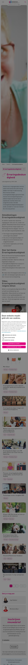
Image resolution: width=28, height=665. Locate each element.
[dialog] (14, 332)
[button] (14, 350)
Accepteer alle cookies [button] (14, 343)
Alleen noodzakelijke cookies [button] (14, 347)
